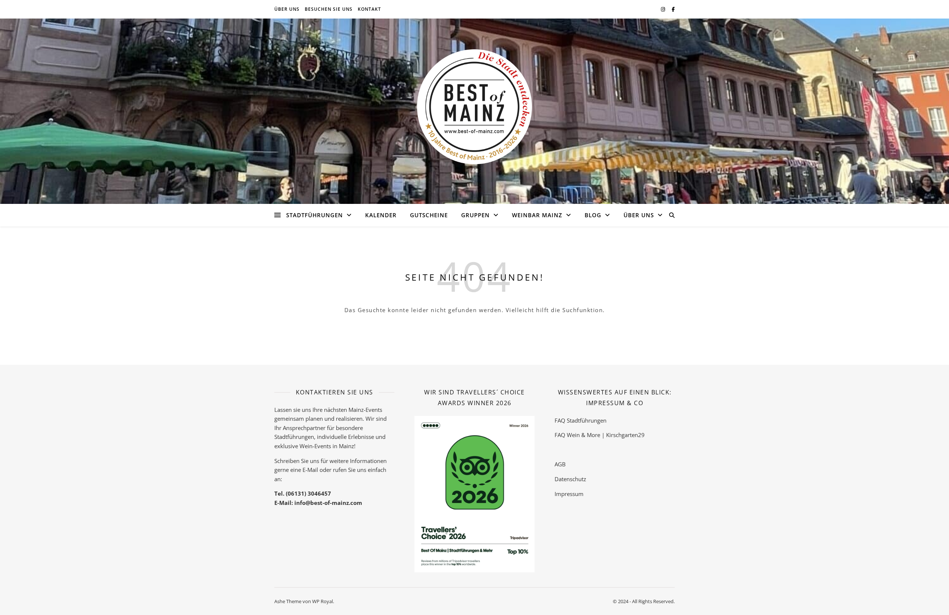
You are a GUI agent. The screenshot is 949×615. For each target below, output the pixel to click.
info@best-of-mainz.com (328, 502)
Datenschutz (570, 479)
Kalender (381, 215)
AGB (560, 464)
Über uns (287, 9)
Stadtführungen (314, 215)
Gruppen (475, 215)
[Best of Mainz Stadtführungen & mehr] (474, 106)
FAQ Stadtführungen (580, 420)
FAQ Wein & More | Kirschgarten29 (600, 435)
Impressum (569, 493)
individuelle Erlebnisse (345, 436)
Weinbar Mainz (537, 215)
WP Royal (322, 601)
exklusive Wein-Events (302, 446)
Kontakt (369, 9)
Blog (593, 215)
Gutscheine (429, 215)
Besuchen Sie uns (329, 9)
